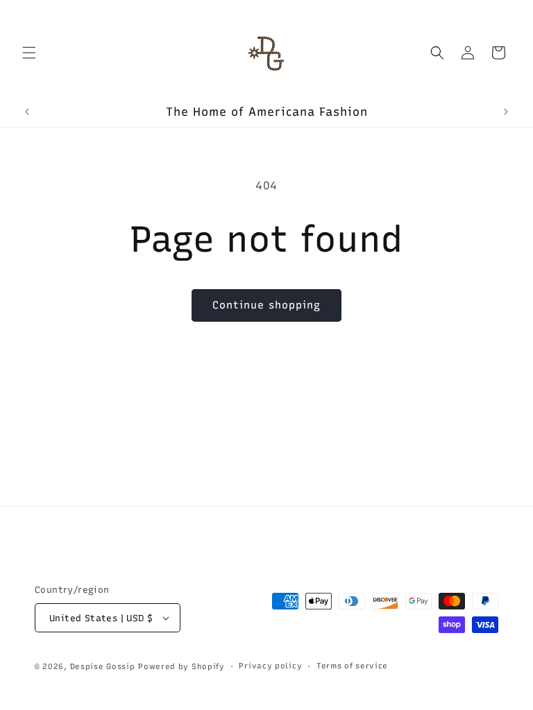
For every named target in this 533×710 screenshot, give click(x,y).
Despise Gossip (102, 666)
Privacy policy (270, 665)
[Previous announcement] (27, 111)
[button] (29, 52)
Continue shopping (266, 305)
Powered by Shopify (181, 666)
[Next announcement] (506, 111)
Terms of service (352, 665)
